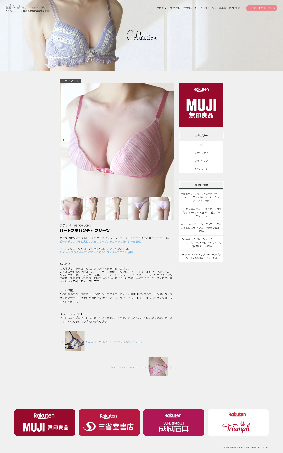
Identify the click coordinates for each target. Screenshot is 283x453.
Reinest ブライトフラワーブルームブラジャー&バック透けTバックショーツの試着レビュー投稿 (201, 243)
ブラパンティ (201, 152)
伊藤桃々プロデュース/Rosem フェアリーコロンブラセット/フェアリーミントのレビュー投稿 (201, 197)
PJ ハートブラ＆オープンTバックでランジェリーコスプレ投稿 (96, 252)
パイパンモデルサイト (260, 8)
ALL (201, 144)
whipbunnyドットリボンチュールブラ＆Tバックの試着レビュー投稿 (201, 256)
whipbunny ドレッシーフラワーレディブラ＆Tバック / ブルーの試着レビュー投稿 (201, 228)
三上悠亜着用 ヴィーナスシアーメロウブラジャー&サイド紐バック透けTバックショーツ (201, 213)
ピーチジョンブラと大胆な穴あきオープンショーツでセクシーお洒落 (100, 241)
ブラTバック (201, 160)
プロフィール (190, 8)
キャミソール (201, 169)
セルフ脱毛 (174, 8)
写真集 (222, 8)
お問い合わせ (236, 8)
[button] (170, 140)
